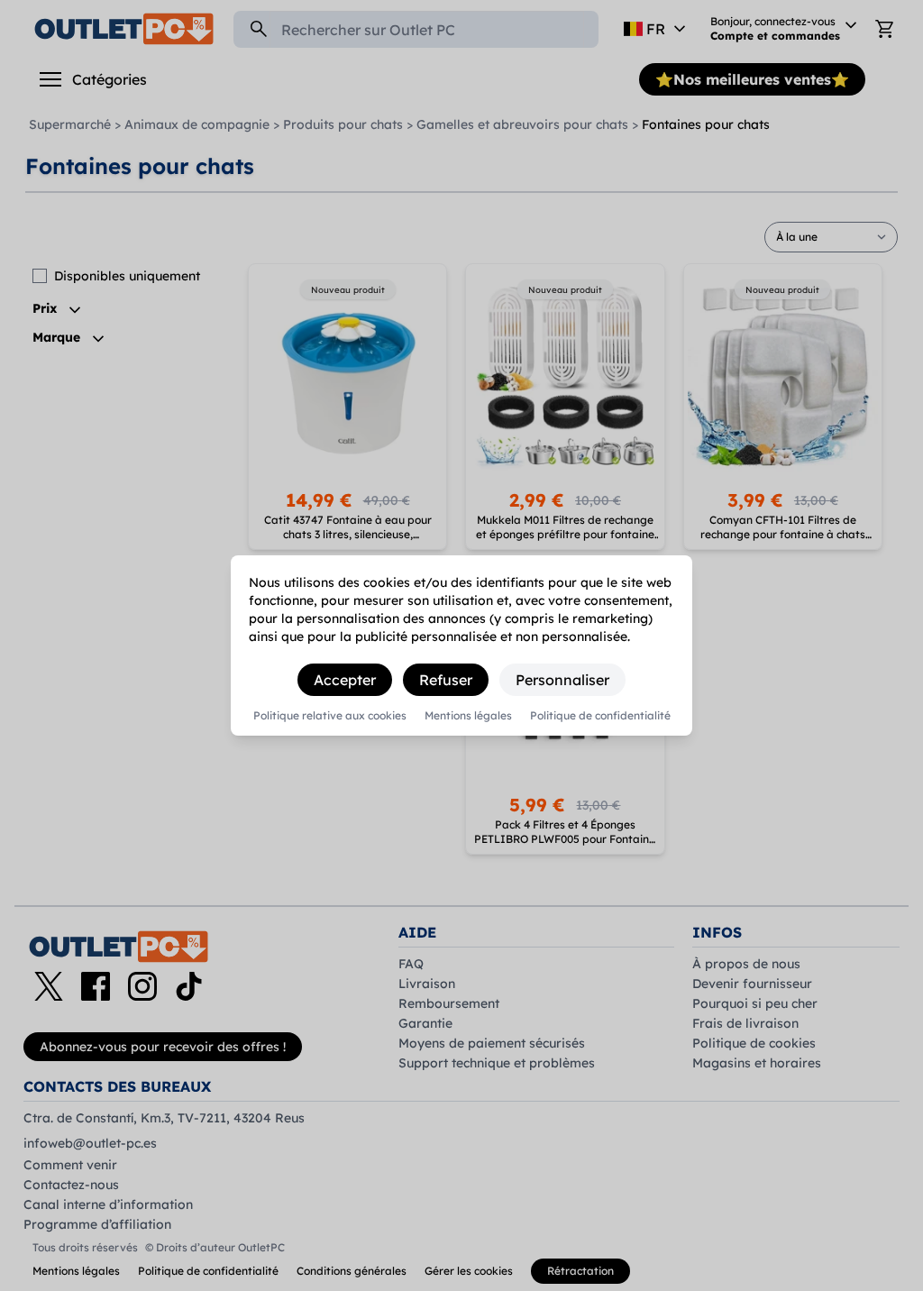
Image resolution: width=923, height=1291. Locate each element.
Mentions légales (468, 715)
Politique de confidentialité (600, 715)
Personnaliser (562, 680)
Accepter (345, 680)
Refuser (445, 680)
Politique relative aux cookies (330, 715)
